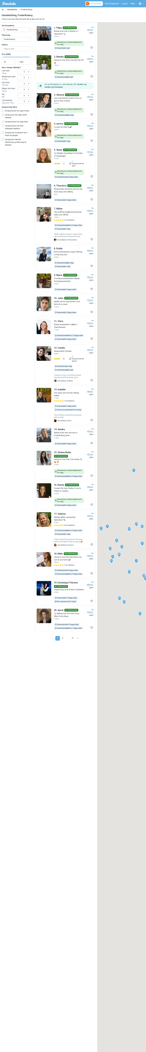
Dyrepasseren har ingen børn (16, 122)
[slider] (3, 57)
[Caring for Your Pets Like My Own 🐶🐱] (65, 66)
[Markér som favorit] (91, 47)
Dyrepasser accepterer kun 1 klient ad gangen (16, 134)
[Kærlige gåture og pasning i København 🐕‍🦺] (65, 529)
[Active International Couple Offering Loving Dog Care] (65, 257)
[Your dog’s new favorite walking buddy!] (65, 405)
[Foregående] (52, 638)
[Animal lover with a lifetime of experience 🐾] (65, 37)
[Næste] (77, 638)
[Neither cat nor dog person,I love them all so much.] (65, 305)
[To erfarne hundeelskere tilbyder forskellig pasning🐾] (65, 282)
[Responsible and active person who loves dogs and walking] (65, 192)
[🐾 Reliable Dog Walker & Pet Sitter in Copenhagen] (65, 163)
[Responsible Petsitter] (65, 364)
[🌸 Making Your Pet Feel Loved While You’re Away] (65, 619)
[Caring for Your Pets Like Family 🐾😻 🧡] (65, 464)
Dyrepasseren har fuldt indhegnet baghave (14, 127)
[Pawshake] (9, 3)
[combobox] (16, 29)
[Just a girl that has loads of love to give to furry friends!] (65, 104)
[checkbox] (3, 111)
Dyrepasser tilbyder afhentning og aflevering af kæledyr (15, 142)
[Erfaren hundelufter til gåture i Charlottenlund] (65, 330)
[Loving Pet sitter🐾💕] (65, 132)
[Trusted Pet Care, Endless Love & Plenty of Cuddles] (65, 494)
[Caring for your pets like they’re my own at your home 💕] (65, 563)
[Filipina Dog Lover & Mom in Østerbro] (65, 592)
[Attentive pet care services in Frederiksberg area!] (65, 436)
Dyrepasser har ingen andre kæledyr (16, 116)
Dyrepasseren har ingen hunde (17, 111)
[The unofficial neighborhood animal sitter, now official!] (65, 224)
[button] (136, 561)
